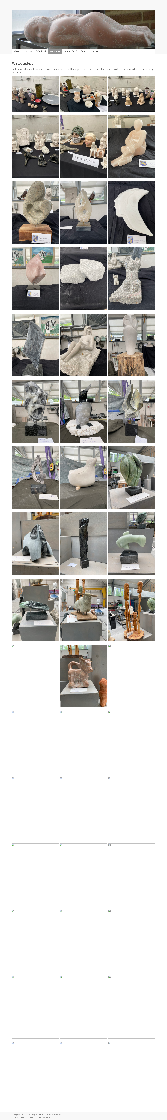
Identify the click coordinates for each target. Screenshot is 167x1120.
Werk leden (55, 51)
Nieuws (29, 51)
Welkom (17, 51)
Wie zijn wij (41, 51)
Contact (84, 51)
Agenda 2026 (71, 51)
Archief (96, 51)
